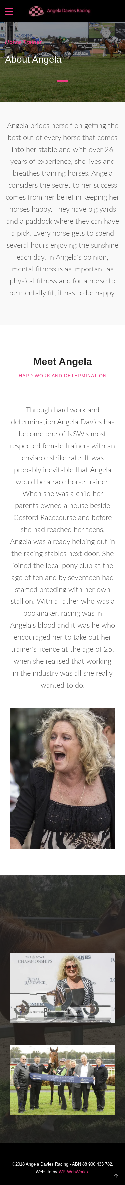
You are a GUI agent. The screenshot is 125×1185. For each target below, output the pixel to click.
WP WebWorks (73, 1171)
